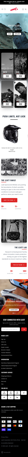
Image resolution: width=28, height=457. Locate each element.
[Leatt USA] (14, 9)
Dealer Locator (5, 347)
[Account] (22, 9)
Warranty (3, 381)
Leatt (6, 446)
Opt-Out (23, 440)
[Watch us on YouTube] (4, 397)
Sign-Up (3, 339)
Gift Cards (3, 344)
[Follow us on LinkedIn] (17, 397)
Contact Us (4, 378)
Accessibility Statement (7, 443)
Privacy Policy (4, 437)
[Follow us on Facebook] (24, 393)
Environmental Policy (6, 355)
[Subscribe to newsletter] (24, 329)
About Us (3, 342)
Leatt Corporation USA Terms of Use (10, 440)
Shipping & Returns (6, 376)
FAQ (2, 384)
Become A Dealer (5, 350)
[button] (12, 47)
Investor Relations (6, 352)
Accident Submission (6, 368)
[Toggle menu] (2, 9)
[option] (14, 31)
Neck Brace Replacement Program (10, 363)
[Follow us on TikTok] (11, 397)
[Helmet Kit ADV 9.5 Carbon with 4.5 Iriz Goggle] (12, 134)
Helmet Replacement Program (9, 365)
